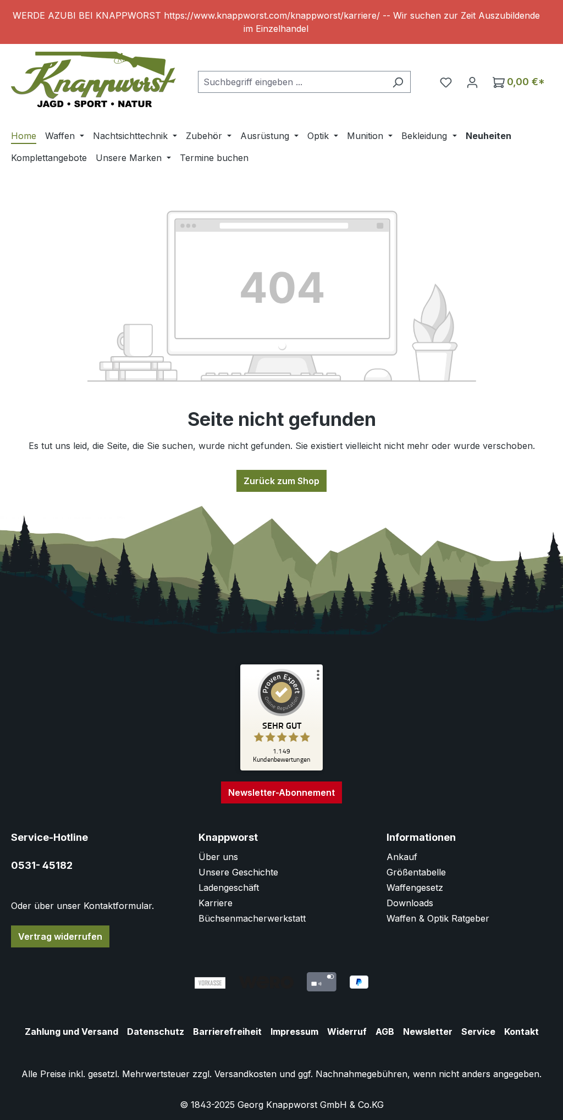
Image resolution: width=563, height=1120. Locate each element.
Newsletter (427, 1031)
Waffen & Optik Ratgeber (438, 918)
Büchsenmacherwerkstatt (252, 918)
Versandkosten (245, 1073)
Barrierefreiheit (227, 1031)
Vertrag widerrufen (60, 936)
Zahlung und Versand (71, 1031)
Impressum (294, 1031)
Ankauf (402, 856)
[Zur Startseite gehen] (93, 79)
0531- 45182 (42, 865)
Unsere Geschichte (238, 872)
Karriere (215, 902)
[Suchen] (398, 82)
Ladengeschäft (228, 887)
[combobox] (291, 82)
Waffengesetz (415, 887)
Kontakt (521, 1031)
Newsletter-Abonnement (281, 792)
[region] (281, 22)
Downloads (410, 902)
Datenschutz (155, 1031)
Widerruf (347, 1031)
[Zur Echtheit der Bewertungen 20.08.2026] (281, 767)
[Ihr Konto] (472, 82)
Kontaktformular (118, 905)
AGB (385, 1031)
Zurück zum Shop (281, 480)
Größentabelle (416, 872)
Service (478, 1031)
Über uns (218, 856)
